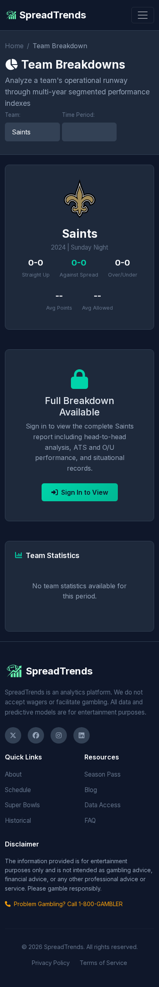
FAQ (90, 820)
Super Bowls (22, 805)
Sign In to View (84, 492)
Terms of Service (103, 962)
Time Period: (78, 115)
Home (14, 46)
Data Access (102, 805)
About (13, 774)
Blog (90, 790)
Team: (12, 115)
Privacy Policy (51, 962)
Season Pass (102, 774)
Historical (18, 820)
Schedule (18, 790)
